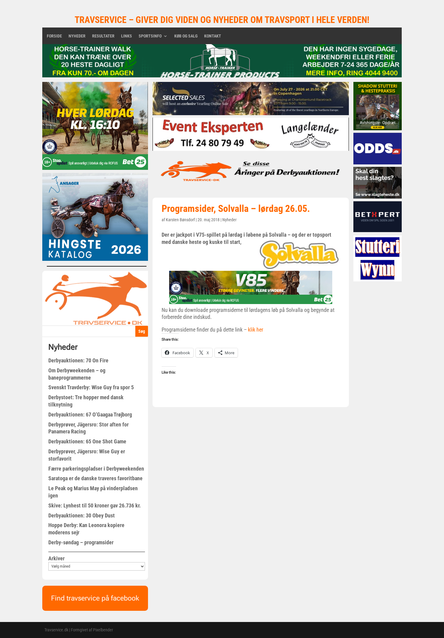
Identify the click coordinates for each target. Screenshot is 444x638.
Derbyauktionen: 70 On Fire (78, 360)
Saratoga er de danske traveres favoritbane (95, 478)
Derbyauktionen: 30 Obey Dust (81, 515)
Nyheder (77, 36)
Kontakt (212, 36)
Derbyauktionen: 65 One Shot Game (87, 441)
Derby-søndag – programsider (81, 542)
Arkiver (56, 558)
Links (126, 36)
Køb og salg (186, 36)
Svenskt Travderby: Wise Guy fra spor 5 (91, 387)
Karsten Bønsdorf (180, 219)
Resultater (103, 36)
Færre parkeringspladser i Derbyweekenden (96, 468)
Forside (54, 36)
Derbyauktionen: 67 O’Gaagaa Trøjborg (90, 414)
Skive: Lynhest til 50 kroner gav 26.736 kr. (94, 505)
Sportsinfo (150, 36)
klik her (255, 329)
